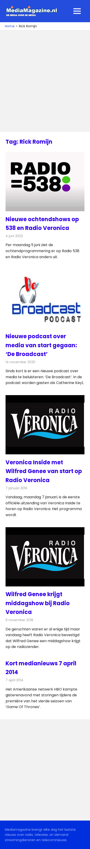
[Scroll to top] (83, 842)
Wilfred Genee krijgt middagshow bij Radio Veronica (38, 603)
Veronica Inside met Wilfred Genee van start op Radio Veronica (44, 471)
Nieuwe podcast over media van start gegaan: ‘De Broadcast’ (41, 345)
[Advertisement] (45, 81)
